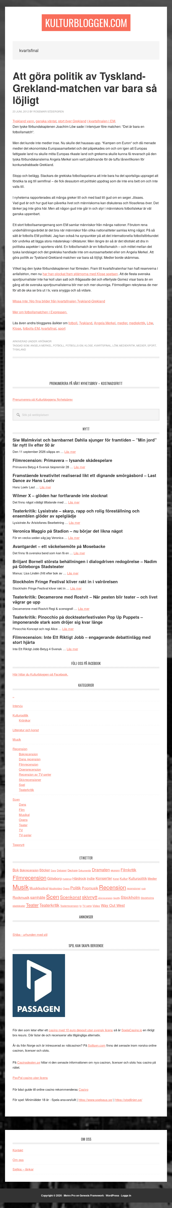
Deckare (73, 870)
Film (22, 809)
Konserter (104, 878)
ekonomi (115, 870)
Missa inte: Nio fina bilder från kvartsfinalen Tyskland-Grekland (59, 301)
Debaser (62, 870)
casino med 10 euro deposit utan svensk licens (81, 1030)
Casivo (83, 1089)
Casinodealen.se (28, 1062)
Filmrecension (28, 764)
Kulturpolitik (20, 715)
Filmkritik (128, 869)
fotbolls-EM (31, 328)
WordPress (112, 1195)
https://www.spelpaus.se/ (95, 1099)
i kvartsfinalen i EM (101, 121)
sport (61, 328)
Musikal (24, 814)
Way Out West (113, 905)
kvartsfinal (48, 328)
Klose (17, 328)
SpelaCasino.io (131, 1030)
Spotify (116, 897)
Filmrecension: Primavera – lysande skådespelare (62, 460)
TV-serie (87, 905)
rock (143, 888)
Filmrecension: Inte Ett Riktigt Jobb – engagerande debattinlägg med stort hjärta (82, 639)
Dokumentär (84, 870)
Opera (23, 819)
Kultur (124, 878)
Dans (22, 804)
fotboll (72, 322)
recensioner (134, 888)
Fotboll (58, 345)
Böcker (44, 870)
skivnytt (89, 897)
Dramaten (101, 870)
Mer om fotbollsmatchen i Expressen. (40, 312)
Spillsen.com (97, 1045)
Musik (17, 739)
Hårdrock (79, 878)
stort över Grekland (72, 121)
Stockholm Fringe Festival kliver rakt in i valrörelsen (65, 581)
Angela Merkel (105, 322)
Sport (151, 345)
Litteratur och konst (26, 730)
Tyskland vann (23, 121)
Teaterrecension (69, 905)
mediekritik (137, 322)
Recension (20, 749)
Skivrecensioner (30, 779)
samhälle (37, 897)
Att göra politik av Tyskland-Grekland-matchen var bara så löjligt (85, 87)
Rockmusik (21, 897)
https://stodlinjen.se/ (128, 1099)
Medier (141, 345)
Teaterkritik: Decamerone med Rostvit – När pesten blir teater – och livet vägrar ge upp (85, 599)
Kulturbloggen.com (86, 22)
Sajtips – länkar (23, 1169)
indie (91, 878)
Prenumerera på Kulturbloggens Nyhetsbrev (43, 399)
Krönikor (45, 341)
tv (80, 906)
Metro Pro (70, 1195)
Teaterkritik (26, 789)
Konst (116, 878)
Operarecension (30, 769)
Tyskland (85, 322)
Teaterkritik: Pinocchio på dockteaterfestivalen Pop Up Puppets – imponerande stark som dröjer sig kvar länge (78, 619)
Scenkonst (70, 897)
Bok (16, 869)
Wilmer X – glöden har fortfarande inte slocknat (60, 495)
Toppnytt (18, 844)
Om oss (18, 1159)
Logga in (126, 1195)
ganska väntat (46, 121)
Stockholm (130, 897)
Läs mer (70, 451)
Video (96, 906)
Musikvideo (55, 888)
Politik (75, 887)
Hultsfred (67, 878)
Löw (150, 322)
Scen (16, 799)
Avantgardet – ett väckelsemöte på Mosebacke (59, 546)
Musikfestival (39, 888)
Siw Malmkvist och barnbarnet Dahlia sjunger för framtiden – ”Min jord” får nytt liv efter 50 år (85, 442)
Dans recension (29, 759)
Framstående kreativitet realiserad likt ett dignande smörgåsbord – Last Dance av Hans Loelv (84, 477)
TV (21, 830)
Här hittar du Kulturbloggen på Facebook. (40, 674)
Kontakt (18, 1150)
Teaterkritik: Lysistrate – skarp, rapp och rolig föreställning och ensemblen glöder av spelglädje (76, 513)
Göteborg (54, 878)
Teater (23, 825)
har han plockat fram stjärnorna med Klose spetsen (80, 273)
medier (122, 322)
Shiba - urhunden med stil (30, 934)
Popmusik (90, 887)
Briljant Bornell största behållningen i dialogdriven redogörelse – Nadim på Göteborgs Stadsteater (85, 563)
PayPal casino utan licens (30, 1077)
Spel (22, 784)
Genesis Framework (92, 1195)
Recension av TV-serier (35, 774)
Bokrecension (28, 754)
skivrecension (105, 897)
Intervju (18, 705)
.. (13, 696)
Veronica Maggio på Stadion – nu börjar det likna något (68, 531)
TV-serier (25, 835)
